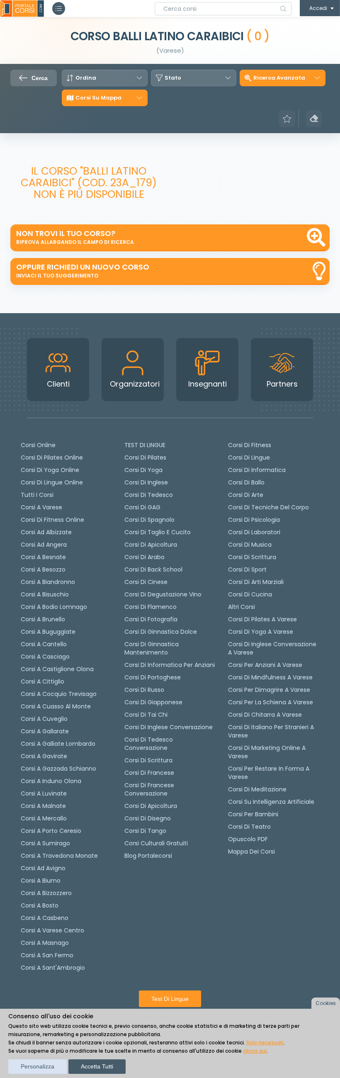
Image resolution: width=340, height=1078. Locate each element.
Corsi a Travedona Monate (59, 856)
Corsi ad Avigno (43, 868)
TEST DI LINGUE (144, 445)
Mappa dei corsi (251, 851)
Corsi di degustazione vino (163, 594)
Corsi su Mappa (98, 98)
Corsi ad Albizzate (46, 532)
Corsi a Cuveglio (44, 719)
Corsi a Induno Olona (51, 781)
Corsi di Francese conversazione (149, 789)
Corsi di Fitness (249, 445)
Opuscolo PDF (248, 839)
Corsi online (38, 445)
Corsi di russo (144, 690)
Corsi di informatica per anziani (169, 665)
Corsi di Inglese (146, 482)
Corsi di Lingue (249, 457)
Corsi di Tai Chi (146, 715)
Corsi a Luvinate (44, 793)
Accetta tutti (97, 1066)
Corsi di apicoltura (150, 544)
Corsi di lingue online (52, 482)
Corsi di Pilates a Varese (262, 619)
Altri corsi (241, 607)
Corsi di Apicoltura (150, 806)
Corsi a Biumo (41, 880)
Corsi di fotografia (150, 619)
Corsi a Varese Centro (52, 930)
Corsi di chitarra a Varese (265, 715)
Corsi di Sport (247, 569)
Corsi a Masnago (45, 943)
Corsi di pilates (145, 457)
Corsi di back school (153, 569)
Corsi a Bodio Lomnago (54, 607)
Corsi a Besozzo (43, 569)
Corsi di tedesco (148, 495)
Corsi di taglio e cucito (157, 532)
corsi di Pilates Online (52, 457)
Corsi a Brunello (43, 619)
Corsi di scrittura (148, 760)
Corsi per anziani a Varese (265, 665)
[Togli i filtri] (314, 118)
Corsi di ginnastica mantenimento (151, 648)
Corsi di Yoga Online (50, 470)
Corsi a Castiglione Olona (57, 669)
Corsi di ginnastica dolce (160, 632)
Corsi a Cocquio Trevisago (59, 694)
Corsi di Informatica (257, 470)
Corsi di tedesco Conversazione (148, 743)
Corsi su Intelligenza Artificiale (271, 802)
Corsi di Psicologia (254, 520)
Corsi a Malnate (43, 806)
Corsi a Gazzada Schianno (58, 768)
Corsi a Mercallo (44, 818)
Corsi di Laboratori (254, 532)
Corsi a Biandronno (48, 582)
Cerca (40, 78)
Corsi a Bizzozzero (46, 893)
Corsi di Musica (250, 544)
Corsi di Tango (145, 831)
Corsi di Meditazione (257, 789)
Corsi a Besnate (43, 557)
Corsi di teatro (249, 826)
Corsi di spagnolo (149, 520)
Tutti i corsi (37, 495)
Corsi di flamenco (150, 607)
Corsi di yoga (143, 470)
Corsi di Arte (245, 495)
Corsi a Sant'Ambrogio (53, 968)
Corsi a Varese (41, 507)
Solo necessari (264, 1042)
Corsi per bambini (253, 814)
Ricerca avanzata (279, 78)
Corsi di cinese (146, 582)
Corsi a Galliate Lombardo (58, 744)
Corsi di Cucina (250, 594)
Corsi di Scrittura (252, 557)
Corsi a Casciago (45, 656)
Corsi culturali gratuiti (156, 843)
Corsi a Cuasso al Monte (56, 706)
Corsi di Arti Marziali (256, 582)
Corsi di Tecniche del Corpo (268, 507)
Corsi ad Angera (44, 544)
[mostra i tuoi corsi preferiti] (287, 118)
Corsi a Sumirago (45, 843)
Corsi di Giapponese (153, 702)
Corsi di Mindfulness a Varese (270, 677)
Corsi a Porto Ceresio (51, 831)
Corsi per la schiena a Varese (270, 702)
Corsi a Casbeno (44, 918)
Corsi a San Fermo (47, 955)
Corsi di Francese (149, 773)
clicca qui (255, 1050)
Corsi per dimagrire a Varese (269, 690)
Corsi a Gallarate (45, 731)
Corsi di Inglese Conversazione (168, 727)
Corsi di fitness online (52, 520)
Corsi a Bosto (39, 905)
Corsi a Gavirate (44, 756)
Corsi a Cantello (44, 644)
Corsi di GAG (142, 507)
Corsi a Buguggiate (48, 632)
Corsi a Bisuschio (45, 594)
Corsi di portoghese (152, 677)
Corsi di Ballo (246, 482)
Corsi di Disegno (147, 818)
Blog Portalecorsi (148, 856)
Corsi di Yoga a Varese (260, 632)
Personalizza (37, 1066)
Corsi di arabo (144, 557)
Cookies (326, 1003)
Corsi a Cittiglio (42, 681)
